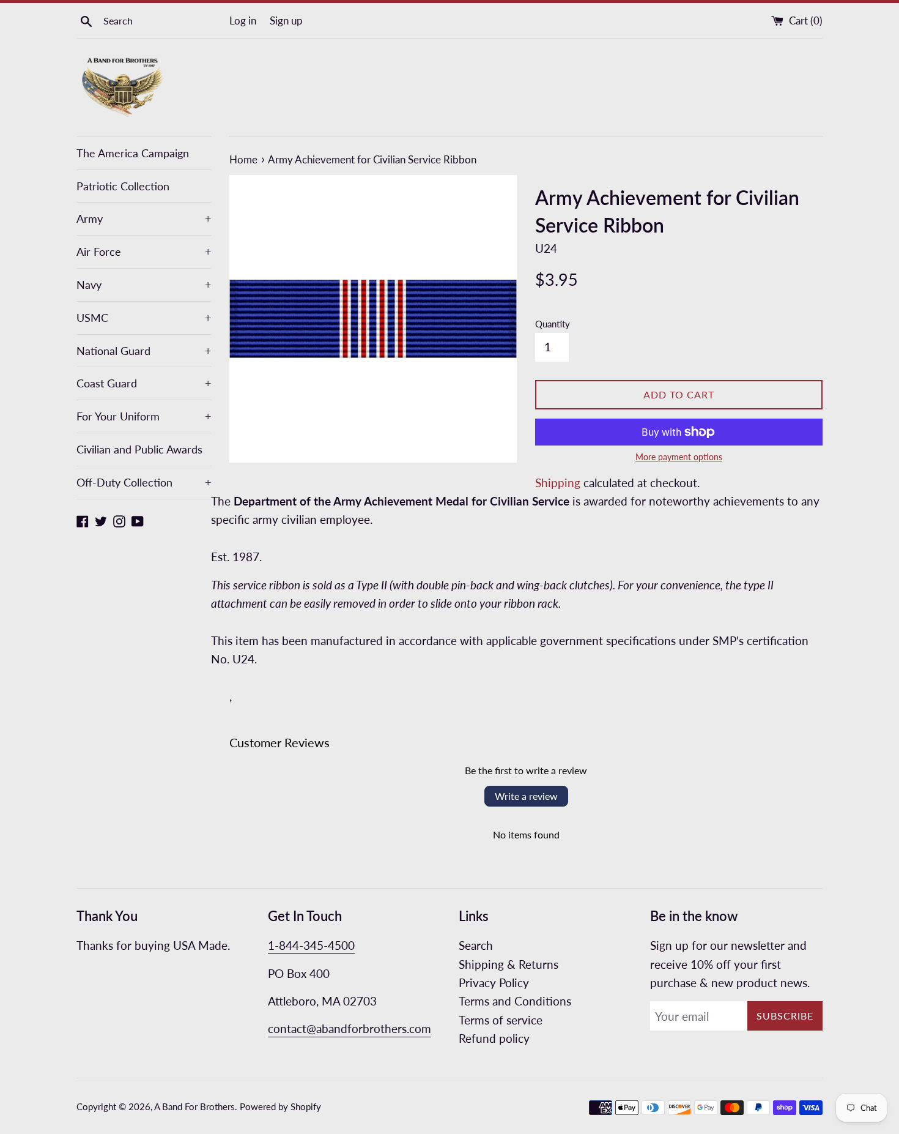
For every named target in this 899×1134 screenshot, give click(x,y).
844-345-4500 (317, 945)
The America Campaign (132, 153)
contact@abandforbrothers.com (349, 1028)
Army (143, 218)
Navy (143, 284)
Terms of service (500, 1020)
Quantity (552, 323)
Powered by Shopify (280, 1106)
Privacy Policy (494, 982)
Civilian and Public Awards (139, 449)
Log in (242, 20)
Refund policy (494, 1038)
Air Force (143, 251)
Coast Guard (143, 383)
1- (273, 945)
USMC (143, 317)
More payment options (678, 457)
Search (476, 945)
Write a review (526, 796)
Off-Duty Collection (143, 482)
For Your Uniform (143, 416)
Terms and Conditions (515, 1001)
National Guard (143, 350)
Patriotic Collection (122, 186)
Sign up (286, 20)
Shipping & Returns (508, 964)
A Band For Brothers (194, 1106)
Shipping (557, 483)
